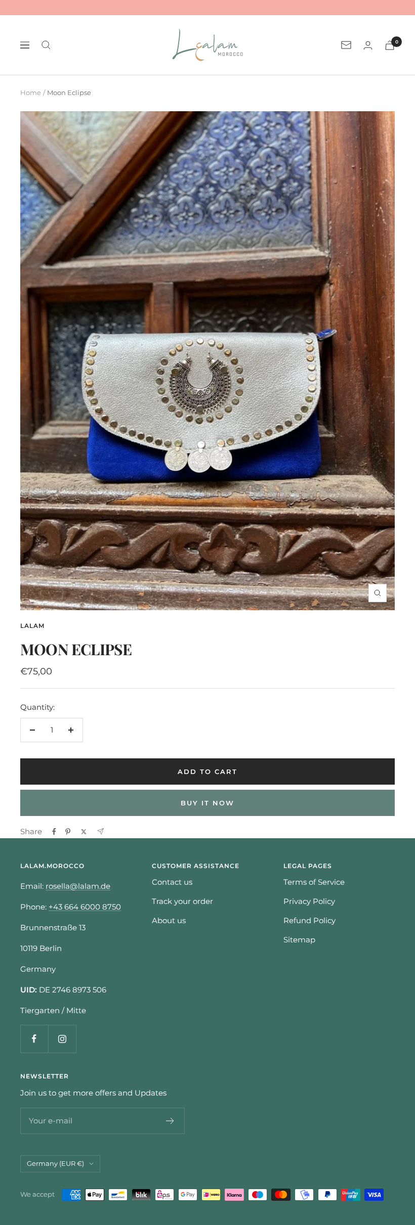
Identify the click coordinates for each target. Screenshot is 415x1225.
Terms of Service (314, 882)
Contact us (172, 882)
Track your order (182, 901)
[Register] (170, 1120)
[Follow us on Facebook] (34, 1039)
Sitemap (299, 939)
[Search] (46, 45)
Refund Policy (309, 920)
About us (169, 920)
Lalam (32, 625)
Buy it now (207, 803)
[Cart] (390, 45)
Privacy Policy (309, 901)
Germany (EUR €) (55, 1163)
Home (30, 92)
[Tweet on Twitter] (83, 831)
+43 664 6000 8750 (85, 907)
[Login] (367, 45)
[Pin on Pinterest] (67, 831)
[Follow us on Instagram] (62, 1039)
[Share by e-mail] (100, 831)
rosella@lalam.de (78, 886)
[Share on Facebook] (54, 831)
